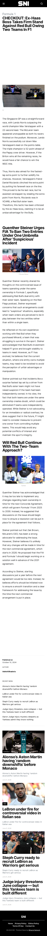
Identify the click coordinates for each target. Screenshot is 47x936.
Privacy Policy (20, 923)
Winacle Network (34, 930)
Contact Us (30, 926)
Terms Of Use (18, 926)
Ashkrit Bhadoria (9, 671)
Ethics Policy (33, 923)
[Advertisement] (23, 58)
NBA (4, 804)
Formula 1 (9, 14)
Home (10, 923)
